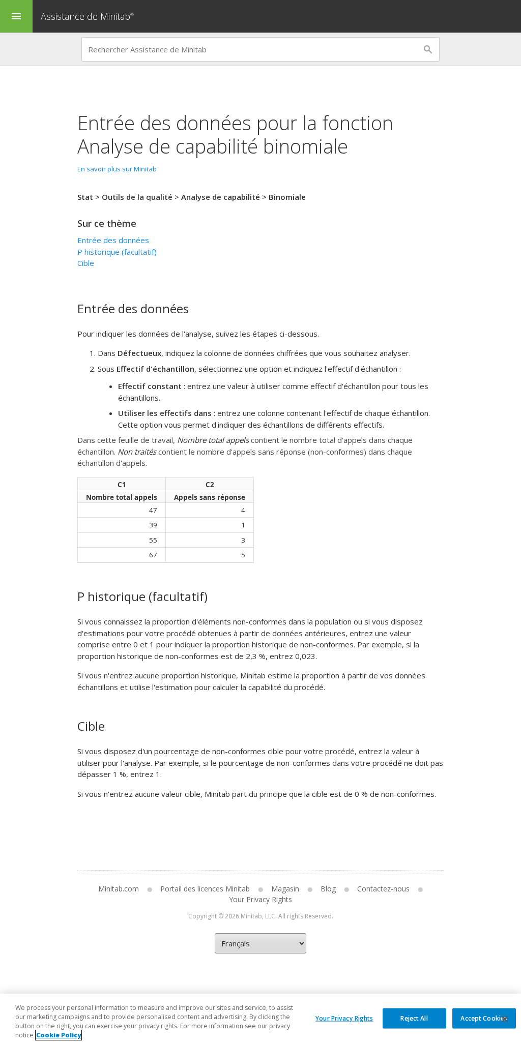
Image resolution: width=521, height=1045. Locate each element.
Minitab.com (118, 888)
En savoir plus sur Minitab (117, 168)
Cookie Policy (58, 1035)
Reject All (413, 1017)
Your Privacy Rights (344, 1017)
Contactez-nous (383, 888)
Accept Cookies (483, 1017)
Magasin (285, 888)
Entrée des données (113, 240)
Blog (328, 888)
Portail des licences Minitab (205, 888)
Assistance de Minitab (87, 16)
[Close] (505, 1019)
